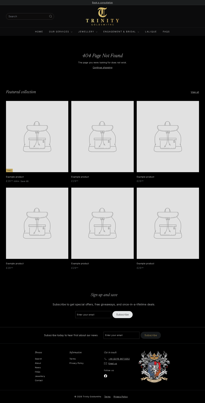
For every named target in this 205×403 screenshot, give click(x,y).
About (38, 363)
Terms (72, 359)
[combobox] (30, 16)
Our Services (59, 31)
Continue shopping (102, 67)
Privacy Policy (76, 363)
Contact (39, 380)
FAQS (166, 31)
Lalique (151, 31)
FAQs (37, 372)
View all (195, 92)
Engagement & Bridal (120, 31)
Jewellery (86, 31)
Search (38, 359)
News (38, 367)
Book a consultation (102, 2)
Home (39, 31)
